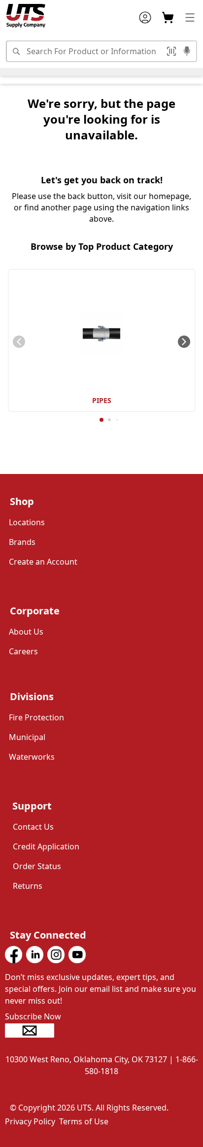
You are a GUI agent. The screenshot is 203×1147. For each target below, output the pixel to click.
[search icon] (16, 51)
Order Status (37, 866)
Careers (23, 651)
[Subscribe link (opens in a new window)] (101, 1030)
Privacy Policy (30, 1121)
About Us (26, 631)
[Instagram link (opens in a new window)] (56, 954)
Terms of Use (83, 1121)
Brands (22, 542)
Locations (27, 522)
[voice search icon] (187, 52)
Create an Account (43, 561)
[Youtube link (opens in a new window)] (77, 954)
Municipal (27, 737)
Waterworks (32, 756)
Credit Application (46, 846)
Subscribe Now (33, 1016)
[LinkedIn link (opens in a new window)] (34, 954)
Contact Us (33, 826)
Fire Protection (36, 717)
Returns (27, 885)
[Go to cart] (168, 17)
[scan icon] (173, 51)
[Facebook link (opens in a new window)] (13, 954)
